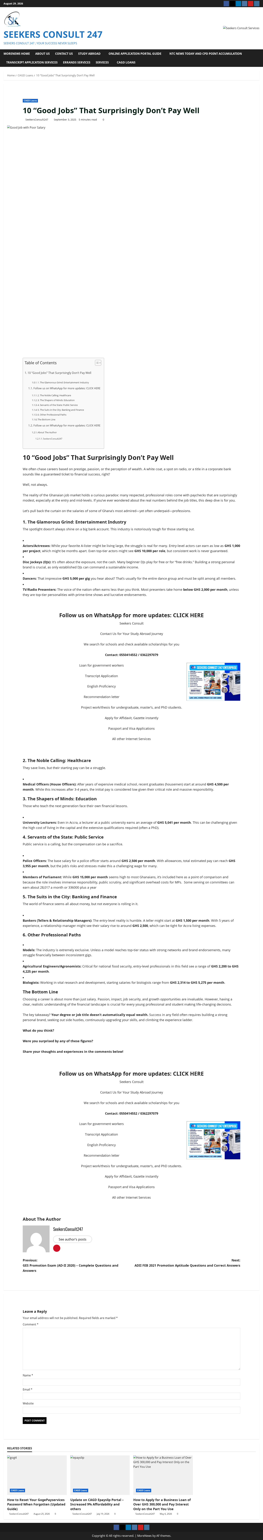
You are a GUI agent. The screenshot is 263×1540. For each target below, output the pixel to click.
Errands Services (76, 62)
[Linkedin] (238, 3)
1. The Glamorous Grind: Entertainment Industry (63, 382)
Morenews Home (17, 54)
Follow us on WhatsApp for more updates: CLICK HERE (66, 388)
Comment (30, 1324)
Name (28, 1375)
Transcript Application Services (32, 62)
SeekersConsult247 (36, 119)
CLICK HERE (188, 615)
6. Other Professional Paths (52, 414)
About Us (42, 54)
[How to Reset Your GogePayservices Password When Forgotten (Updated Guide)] (37, 1475)
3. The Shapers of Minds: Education (56, 400)
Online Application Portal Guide (135, 54)
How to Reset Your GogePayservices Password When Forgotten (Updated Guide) (36, 1504)
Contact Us (64, 54)
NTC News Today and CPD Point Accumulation (205, 54)
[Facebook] (226, 3)
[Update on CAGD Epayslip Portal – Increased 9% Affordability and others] (100, 1475)
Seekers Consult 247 (53, 34)
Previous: (70, 1265)
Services (102, 62)
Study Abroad (89, 54)
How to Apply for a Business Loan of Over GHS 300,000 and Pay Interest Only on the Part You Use (162, 1504)
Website (28, 1403)
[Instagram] (256, 3)
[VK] (244, 3)
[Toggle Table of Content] (96, 363)
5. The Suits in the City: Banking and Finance (61, 409)
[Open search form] (258, 58)
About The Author (47, 432)
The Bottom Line (46, 419)
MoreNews (144, 1536)
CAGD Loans (126, 62)
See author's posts (72, 1239)
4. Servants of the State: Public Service (58, 405)
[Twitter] (232, 3)
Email (27, 1389)
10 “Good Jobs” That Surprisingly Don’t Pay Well (59, 373)
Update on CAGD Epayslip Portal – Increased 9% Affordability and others (97, 1504)
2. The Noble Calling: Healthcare (54, 395)
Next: (187, 1263)
